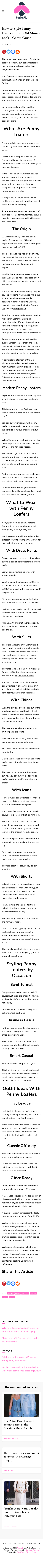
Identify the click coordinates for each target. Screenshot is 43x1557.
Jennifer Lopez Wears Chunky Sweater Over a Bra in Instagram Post (21, 1512)
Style (12, 1297)
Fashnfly (20, 1548)
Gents (10, 1293)
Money (33, 1293)
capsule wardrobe (10, 457)
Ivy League (34, 291)
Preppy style (19, 308)
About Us (7, 1543)
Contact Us (19, 1543)
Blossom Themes (32, 1550)
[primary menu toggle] (3, 11)
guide (17, 1293)
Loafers (25, 1293)
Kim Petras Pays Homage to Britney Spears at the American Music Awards (19, 1424)
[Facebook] (13, 52)
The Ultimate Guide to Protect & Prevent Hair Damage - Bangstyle (21, 1456)
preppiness (29, 366)
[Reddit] (18, 52)
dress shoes (10, 463)
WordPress (21, 1552)
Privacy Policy (31, 1552)
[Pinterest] (4, 52)
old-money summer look (26, 481)
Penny (5, 1297)
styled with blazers (24, 675)
